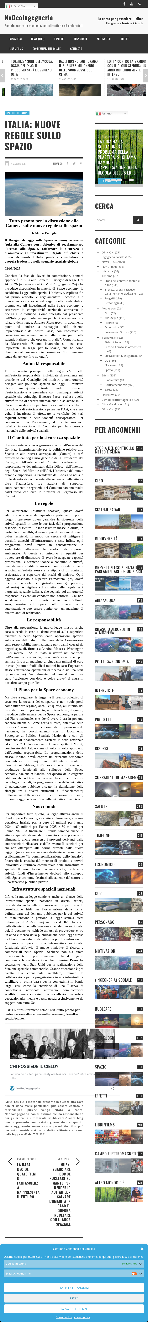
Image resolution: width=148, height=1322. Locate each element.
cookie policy (82, 1317)
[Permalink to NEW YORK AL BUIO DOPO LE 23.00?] (125, 876)
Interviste (107, 271)
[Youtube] (131, 4)
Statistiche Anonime (74, 1288)
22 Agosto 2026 (13, 79)
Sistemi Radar (113, 342)
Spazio (10, 113)
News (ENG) (109, 266)
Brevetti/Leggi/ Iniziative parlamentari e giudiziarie (119, 569)
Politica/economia (116, 385)
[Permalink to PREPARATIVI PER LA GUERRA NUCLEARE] (107, 1021)
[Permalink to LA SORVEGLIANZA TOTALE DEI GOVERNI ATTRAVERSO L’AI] (125, 992)
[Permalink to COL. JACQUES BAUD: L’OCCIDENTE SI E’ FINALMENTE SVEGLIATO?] (125, 702)
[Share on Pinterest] (80, 163)
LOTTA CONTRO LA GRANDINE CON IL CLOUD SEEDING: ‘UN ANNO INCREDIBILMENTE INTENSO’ (121, 67)
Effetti (105, 375)
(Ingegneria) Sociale (117, 332)
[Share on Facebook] (67, 163)
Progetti (110, 298)
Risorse (109, 323)
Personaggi (112, 303)
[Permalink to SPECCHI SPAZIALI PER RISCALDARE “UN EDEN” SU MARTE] (137, 1050)
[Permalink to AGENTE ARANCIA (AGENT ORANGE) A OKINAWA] (107, 818)
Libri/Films (108, 395)
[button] (142, 1249)
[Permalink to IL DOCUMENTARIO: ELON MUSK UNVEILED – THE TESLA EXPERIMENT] (137, 1137)
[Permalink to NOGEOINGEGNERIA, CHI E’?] (107, 702)
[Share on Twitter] (74, 163)
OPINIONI (23, 113)
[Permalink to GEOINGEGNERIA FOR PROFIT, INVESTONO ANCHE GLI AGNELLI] (137, 876)
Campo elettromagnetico (117, 400)
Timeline (107, 276)
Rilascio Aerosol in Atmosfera (123, 347)
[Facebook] (124, 4)
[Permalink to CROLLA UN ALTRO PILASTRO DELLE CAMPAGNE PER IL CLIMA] (137, 905)
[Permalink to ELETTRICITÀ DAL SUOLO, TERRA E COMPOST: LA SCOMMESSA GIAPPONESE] (137, 1194)
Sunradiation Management (121, 356)
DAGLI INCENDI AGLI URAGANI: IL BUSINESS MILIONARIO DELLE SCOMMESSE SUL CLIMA (73, 67)
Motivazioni (109, 308)
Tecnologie (109, 337)
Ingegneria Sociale (113, 257)
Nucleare (110, 365)
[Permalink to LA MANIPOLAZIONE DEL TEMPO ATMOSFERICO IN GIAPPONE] (125, 464)
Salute (108, 389)
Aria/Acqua (111, 318)
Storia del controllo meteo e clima (114, 450)
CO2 (107, 360)
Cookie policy (64, 1317)
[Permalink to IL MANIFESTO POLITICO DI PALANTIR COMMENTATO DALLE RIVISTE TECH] (137, 992)
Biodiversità (112, 380)
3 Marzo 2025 (18, 164)
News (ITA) (109, 262)
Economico (112, 327)
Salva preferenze (74, 1309)
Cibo (107, 313)
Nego (74, 1298)
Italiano (17, 6)
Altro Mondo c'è (112, 404)
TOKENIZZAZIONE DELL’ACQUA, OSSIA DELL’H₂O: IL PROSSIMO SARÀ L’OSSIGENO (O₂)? (26, 67)
